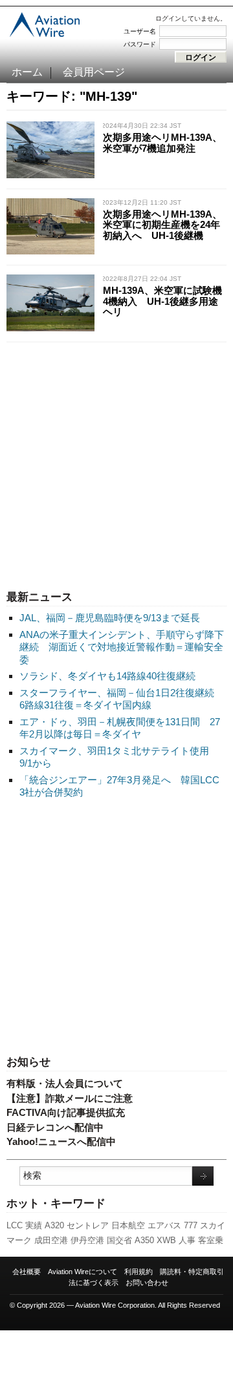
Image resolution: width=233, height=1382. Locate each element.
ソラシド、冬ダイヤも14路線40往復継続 (107, 675)
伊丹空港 (87, 1240)
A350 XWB (155, 1240)
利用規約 (138, 1271)
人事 (187, 1240)
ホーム (27, 72)
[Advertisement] (116, 463)
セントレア (88, 1225)
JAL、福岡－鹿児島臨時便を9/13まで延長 (109, 617)
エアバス (164, 1225)
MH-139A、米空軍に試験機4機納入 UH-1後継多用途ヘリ (162, 301)
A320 (54, 1225)
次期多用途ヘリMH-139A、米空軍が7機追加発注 (162, 143)
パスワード (140, 44)
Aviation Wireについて (82, 1271)
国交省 (119, 1240)
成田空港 (51, 1240)
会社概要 (26, 1271)
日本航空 (128, 1225)
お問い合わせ (147, 1282)
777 (190, 1225)
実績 (33, 1225)
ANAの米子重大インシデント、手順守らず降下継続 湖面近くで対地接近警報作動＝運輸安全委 (121, 647)
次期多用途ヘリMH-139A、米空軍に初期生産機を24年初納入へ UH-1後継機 (162, 225)
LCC (14, 1225)
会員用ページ (94, 72)
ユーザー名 (140, 31)
